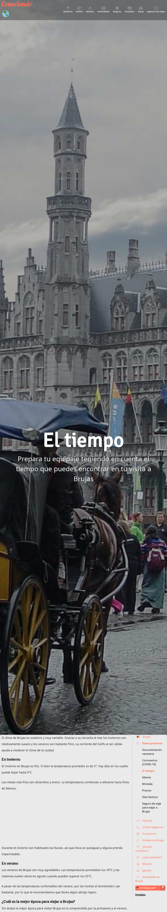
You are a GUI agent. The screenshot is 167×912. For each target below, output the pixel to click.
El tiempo (148, 771)
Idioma (146, 777)
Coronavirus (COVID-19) (149, 762)
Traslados (130, 11)
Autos (141, 11)
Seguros (117, 11)
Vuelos (79, 11)
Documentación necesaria (152, 752)
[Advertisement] (66, 818)
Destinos (68, 11)
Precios (146, 790)
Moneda (147, 784)
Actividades (103, 11)
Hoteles (90, 11)
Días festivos (150, 797)
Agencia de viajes (156, 11)
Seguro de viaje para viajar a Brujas (151, 807)
